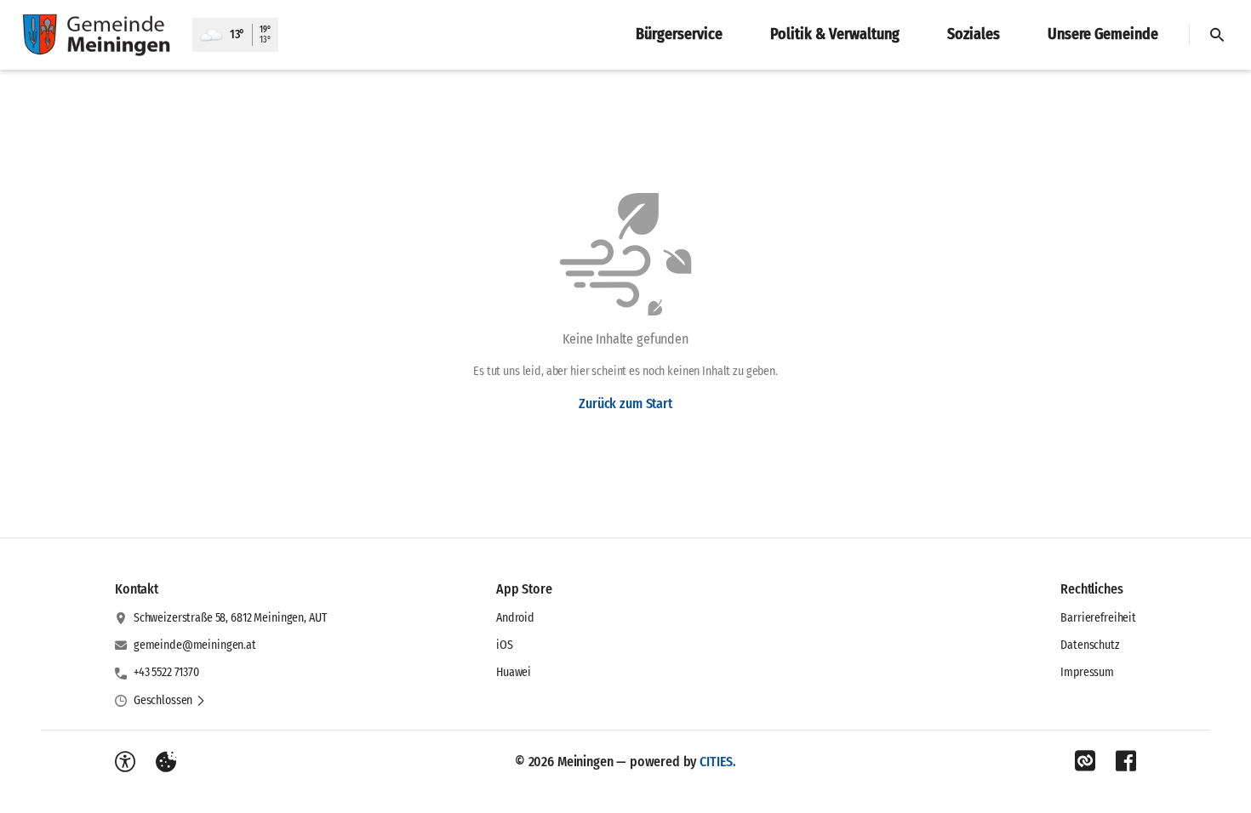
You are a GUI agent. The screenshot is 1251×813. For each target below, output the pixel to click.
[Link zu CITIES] (1085, 761)
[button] (170, 700)
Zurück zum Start (625, 403)
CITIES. (718, 761)
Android (515, 618)
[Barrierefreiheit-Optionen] (125, 762)
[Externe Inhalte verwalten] (166, 762)
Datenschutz (1089, 645)
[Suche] (1217, 34)
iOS (504, 645)
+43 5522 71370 (166, 672)
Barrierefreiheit (1098, 618)
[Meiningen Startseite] (96, 35)
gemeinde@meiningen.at (195, 645)
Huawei (513, 672)
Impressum (1087, 672)
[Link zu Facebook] (1126, 761)
